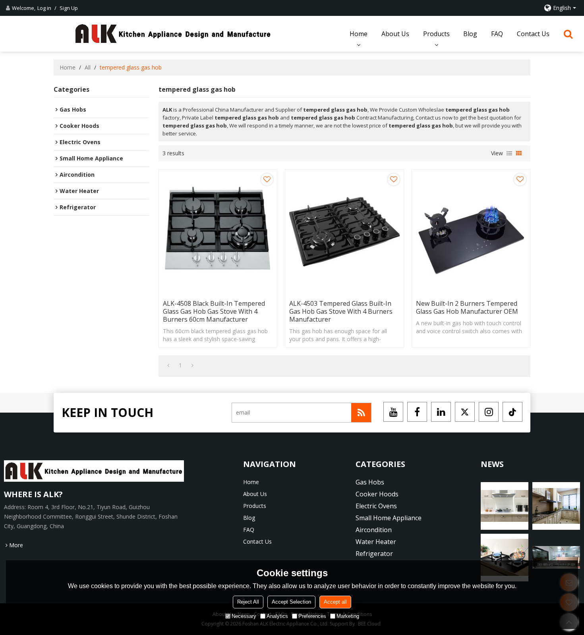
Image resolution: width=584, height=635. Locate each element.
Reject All (248, 602)
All (88, 67)
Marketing (347, 616)
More (16, 545)
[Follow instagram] (489, 412)
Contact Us (533, 33)
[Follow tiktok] (512, 412)
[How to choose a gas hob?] (504, 557)
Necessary (244, 616)
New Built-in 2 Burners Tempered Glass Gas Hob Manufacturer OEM (467, 307)
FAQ (497, 33)
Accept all (335, 602)
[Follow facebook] (417, 412)
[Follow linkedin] (441, 412)
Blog (470, 33)
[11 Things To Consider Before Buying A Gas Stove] (556, 557)
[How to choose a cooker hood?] (556, 506)
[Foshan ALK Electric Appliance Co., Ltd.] (173, 34)
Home (358, 33)
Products (436, 33)
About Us (395, 33)
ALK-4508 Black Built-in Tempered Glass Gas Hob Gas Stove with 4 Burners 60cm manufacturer (214, 311)
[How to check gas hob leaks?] (504, 506)
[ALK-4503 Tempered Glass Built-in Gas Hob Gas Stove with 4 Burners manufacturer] (344, 232)
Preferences (312, 616)
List (509, 153)
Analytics (277, 616)
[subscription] (361, 412)
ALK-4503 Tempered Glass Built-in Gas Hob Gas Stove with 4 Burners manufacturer (341, 311)
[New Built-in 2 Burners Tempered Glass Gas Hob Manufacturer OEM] (471, 232)
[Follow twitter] (465, 412)
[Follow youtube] (393, 412)
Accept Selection (291, 602)
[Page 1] (168, 365)
